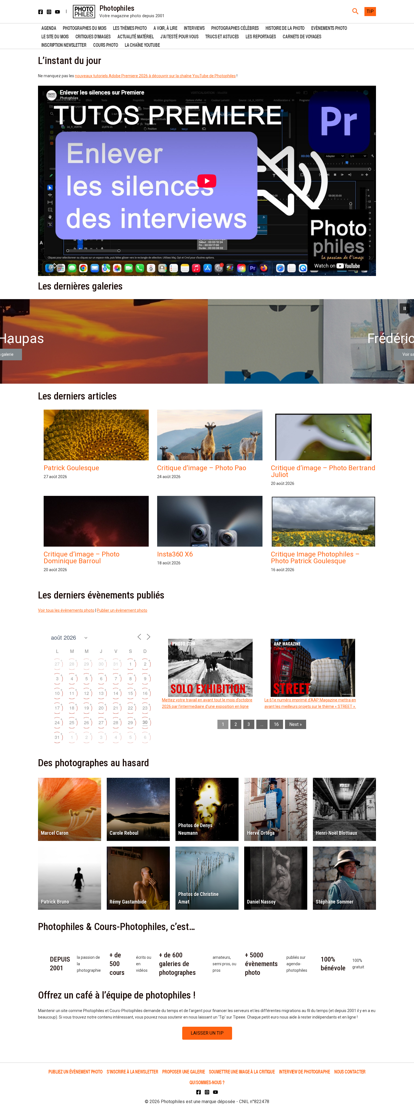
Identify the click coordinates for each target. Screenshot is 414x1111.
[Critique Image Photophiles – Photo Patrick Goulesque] (323, 535)
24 (57, 722)
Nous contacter (350, 1071)
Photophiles (116, 8)
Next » (295, 724)
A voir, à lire (165, 27)
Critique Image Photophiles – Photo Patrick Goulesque (315, 557)
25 (71, 722)
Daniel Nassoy (261, 902)
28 (71, 664)
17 (57, 707)
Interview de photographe (304, 1071)
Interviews (194, 27)
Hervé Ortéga (261, 833)
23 (145, 707)
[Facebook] (40, 11)
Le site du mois (55, 36)
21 (115, 707)
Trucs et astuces (222, 36)
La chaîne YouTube (142, 44)
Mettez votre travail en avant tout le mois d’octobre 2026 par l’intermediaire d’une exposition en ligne (207, 703)
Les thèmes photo (129, 27)
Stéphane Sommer (334, 902)
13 (101, 693)
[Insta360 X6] (209, 545)
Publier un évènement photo (122, 610)
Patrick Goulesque (71, 468)
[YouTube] (57, 11)
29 (86, 664)
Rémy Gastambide (128, 902)
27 (57, 664)
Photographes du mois (84, 27)
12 (86, 693)
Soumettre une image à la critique (242, 1071)
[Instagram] (49, 11)
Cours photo (105, 44)
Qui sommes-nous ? (207, 1082)
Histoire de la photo (285, 27)
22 (130, 707)
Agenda (48, 27)
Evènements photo (329, 27)
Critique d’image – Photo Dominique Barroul (81, 557)
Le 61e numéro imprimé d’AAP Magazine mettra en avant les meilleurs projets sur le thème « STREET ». (310, 703)
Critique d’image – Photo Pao (201, 468)
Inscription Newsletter (63, 44)
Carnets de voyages (302, 36)
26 (86, 722)
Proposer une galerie (183, 1071)
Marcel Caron (54, 833)
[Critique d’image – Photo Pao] (209, 440)
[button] (355, 11)
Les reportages (261, 36)
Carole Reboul (124, 833)
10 (57, 693)
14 (115, 693)
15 (130, 693)
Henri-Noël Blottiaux (336, 833)
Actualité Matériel (135, 36)
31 (115, 664)
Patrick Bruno (55, 902)
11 (71, 693)
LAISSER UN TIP (207, 1033)
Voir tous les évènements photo (66, 610)
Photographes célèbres (235, 27)
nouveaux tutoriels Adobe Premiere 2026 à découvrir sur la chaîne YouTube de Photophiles (155, 76)
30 (101, 664)
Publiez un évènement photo (75, 1071)
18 (71, 707)
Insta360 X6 (175, 554)
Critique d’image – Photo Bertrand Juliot (323, 471)
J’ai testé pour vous (180, 36)
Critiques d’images (93, 36)
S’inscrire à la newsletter (132, 1071)
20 (101, 707)
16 (145, 693)
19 (86, 707)
